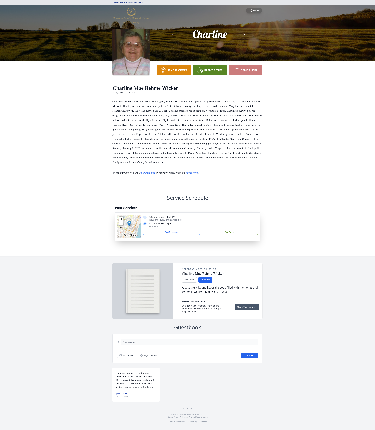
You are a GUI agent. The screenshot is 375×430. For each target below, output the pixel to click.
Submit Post (249, 355)
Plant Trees (229, 232)
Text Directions (171, 232)
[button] (129, 224)
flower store (192, 172)
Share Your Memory (246, 306)
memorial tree (147, 172)
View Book (189, 279)
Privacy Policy (179, 417)
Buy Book (205, 279)
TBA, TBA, (153, 226)
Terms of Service (195, 417)
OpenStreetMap (190, 421)
